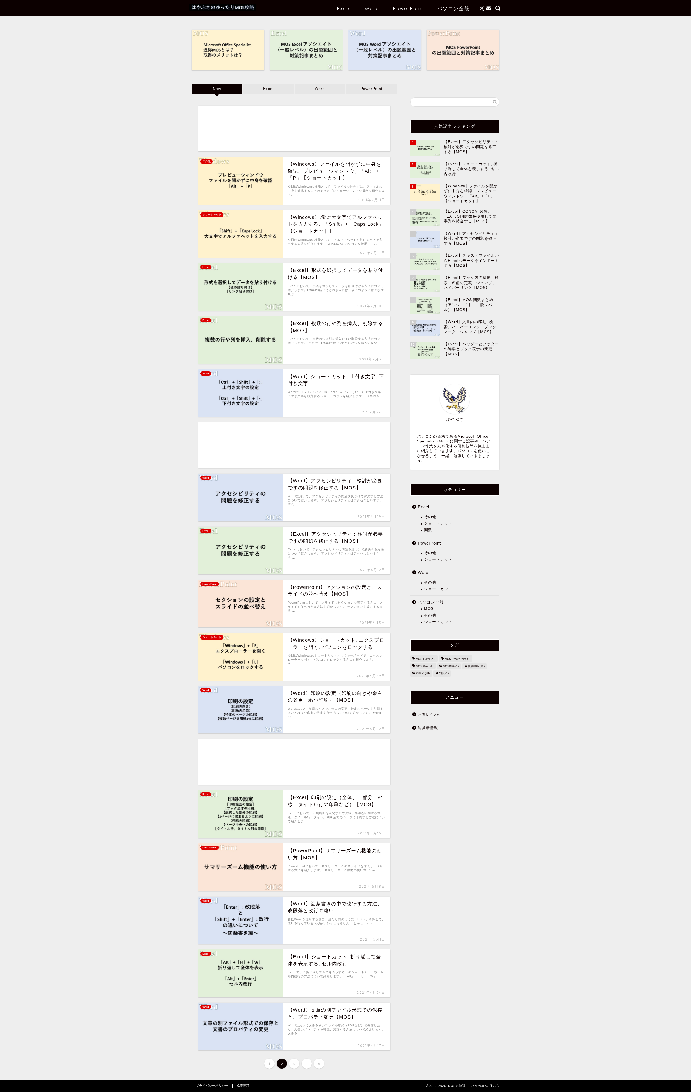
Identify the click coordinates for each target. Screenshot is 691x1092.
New (217, 89)
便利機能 (476, 666)
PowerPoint (408, 8)
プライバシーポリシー (212, 1085)
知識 (444, 673)
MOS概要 (451, 666)
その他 (430, 517)
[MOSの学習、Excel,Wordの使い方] (222, 9)
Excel (344, 8)
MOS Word (424, 666)
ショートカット (438, 523)
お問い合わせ (430, 714)
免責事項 (243, 1085)
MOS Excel (425, 659)
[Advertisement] (294, 128)
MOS (428, 609)
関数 (428, 530)
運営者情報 (428, 728)
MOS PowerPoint (457, 659)
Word (372, 8)
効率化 (423, 673)
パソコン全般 (453, 8)
